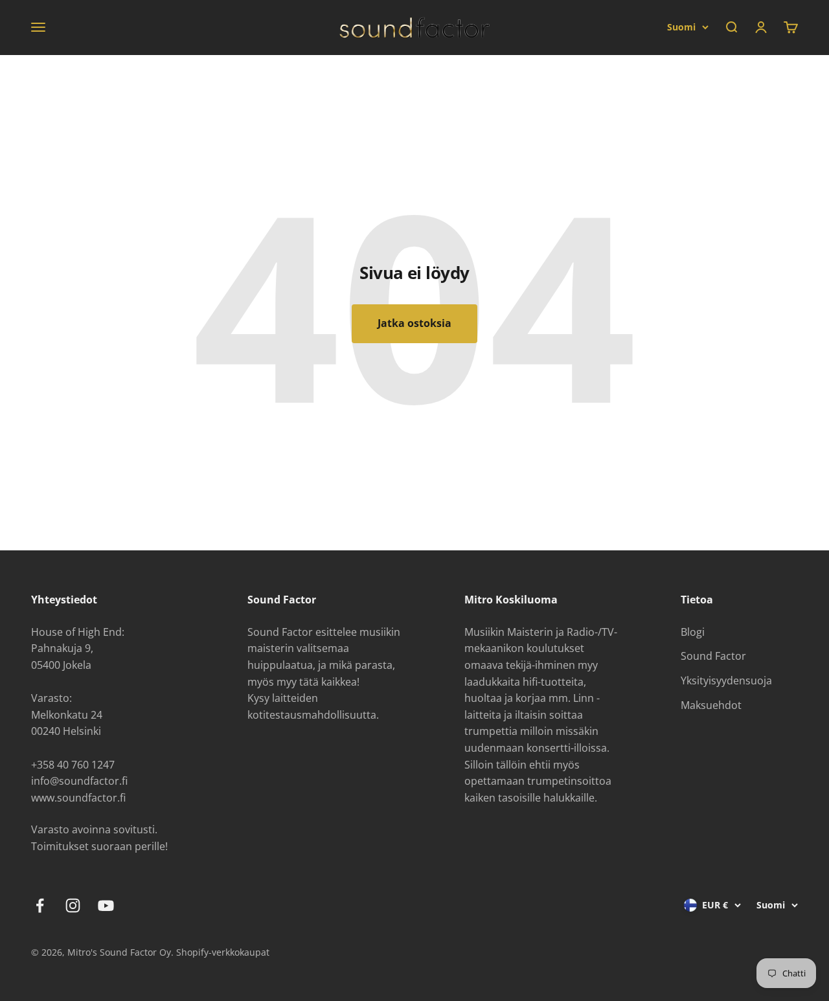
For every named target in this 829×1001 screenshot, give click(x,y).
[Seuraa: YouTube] (106, 905)
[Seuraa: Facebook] (40, 905)
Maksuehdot (711, 705)
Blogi (693, 632)
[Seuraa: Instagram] (73, 905)
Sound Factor (713, 656)
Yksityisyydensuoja (726, 680)
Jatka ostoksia (414, 323)
